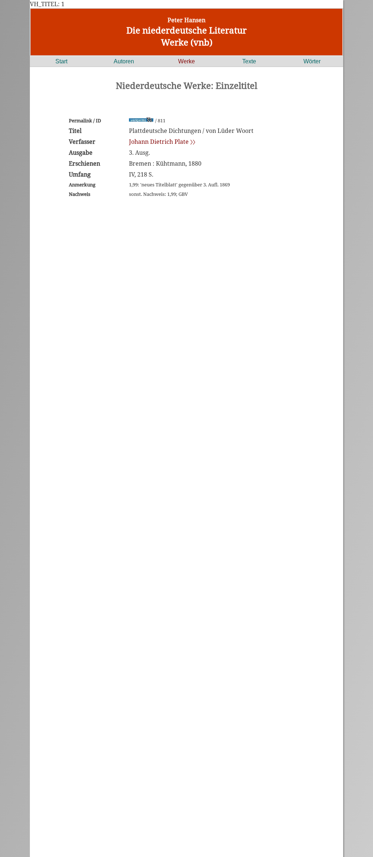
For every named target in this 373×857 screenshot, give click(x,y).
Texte (249, 61)
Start (61, 61)
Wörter (312, 61)
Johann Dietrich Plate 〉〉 (162, 142)
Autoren (124, 61)
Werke (186, 61)
